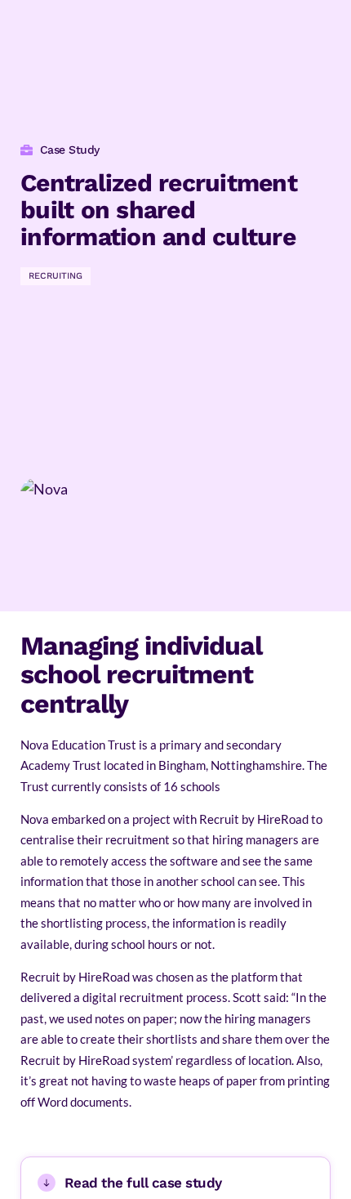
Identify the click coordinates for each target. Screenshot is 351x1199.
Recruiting (55, 276)
